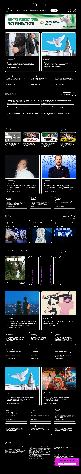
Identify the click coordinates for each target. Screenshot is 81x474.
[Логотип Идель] (40, 5)
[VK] (6, 442)
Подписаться (66, 463)
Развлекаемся (34, 10)
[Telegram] (10, 442)
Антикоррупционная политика (60, 451)
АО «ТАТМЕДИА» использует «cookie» (62, 454)
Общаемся (43, 10)
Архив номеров (22, 282)
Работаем (25, 10)
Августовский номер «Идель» (12, 282)
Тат (7, 11)
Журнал (54, 10)
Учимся (18, 10)
